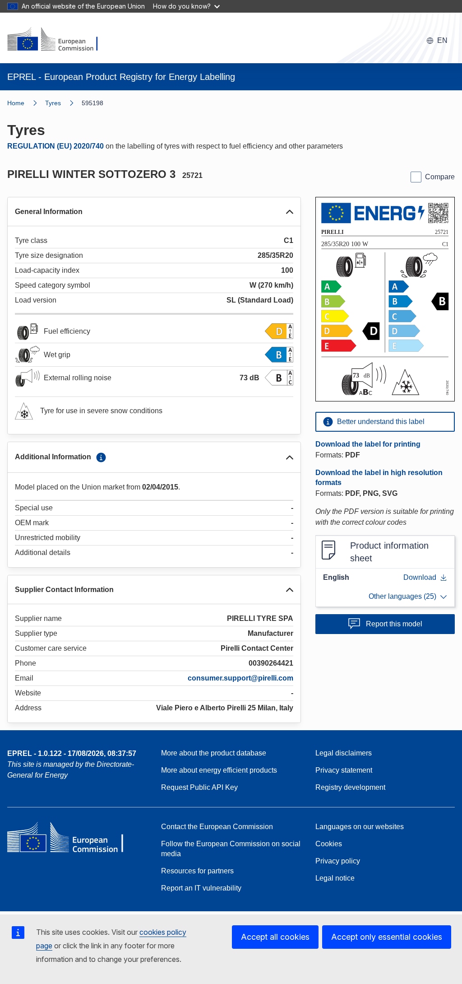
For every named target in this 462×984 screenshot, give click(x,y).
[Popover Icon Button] (101, 457)
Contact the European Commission (217, 826)
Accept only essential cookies (386, 937)
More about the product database (213, 753)
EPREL (71, 753)
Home (15, 103)
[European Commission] (58, 39)
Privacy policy (337, 861)
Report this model (394, 624)
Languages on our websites (359, 826)
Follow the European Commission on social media (230, 849)
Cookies (328, 844)
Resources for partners (197, 871)
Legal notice (335, 878)
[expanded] (289, 212)
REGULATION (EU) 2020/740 (55, 146)
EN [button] (442, 40)
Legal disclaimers (343, 753)
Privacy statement (343, 770)
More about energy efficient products (219, 770)
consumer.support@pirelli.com (240, 678)
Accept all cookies (275, 937)
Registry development (350, 787)
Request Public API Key (199, 787)
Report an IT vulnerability (201, 888)
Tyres (53, 103)
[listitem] (63, 103)
